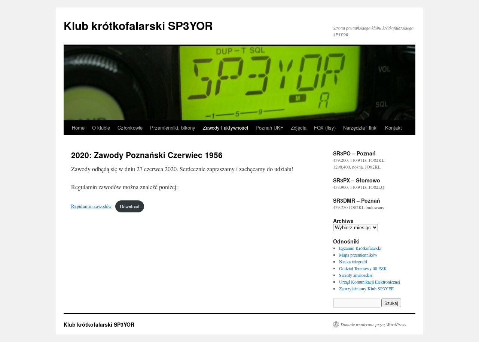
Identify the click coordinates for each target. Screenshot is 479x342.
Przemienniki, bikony (172, 127)
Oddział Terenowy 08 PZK (363, 268)
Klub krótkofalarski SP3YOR (138, 25)
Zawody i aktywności (225, 127)
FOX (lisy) (325, 127)
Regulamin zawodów (91, 206)
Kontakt (393, 127)
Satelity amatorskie (355, 275)
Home (78, 127)
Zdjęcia (298, 127)
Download (129, 206)
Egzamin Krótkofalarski (360, 248)
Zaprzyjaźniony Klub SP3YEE (366, 288)
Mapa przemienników (358, 255)
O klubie (101, 127)
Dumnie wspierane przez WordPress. (374, 324)
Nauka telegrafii (353, 261)
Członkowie (130, 127)
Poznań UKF (269, 127)
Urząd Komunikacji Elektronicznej (369, 282)
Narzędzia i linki (360, 127)
